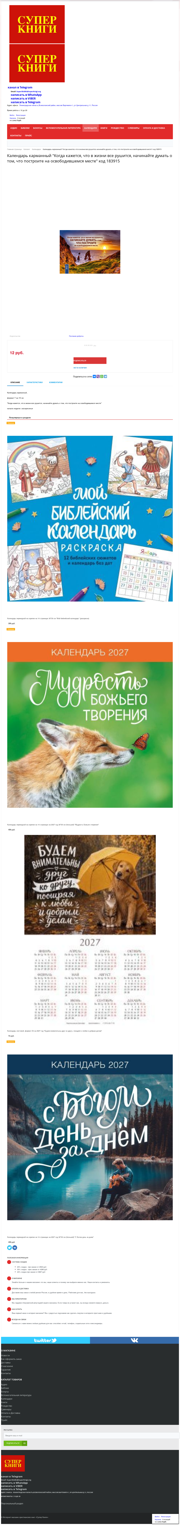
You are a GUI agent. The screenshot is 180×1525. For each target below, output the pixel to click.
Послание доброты (76, 336)
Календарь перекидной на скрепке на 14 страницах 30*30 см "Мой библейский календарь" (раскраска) (48, 618)
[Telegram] (105, 376)
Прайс (4, 1420)
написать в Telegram (25, 102)
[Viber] (98, 376)
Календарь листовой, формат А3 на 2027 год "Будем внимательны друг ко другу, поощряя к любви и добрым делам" (54, 1031)
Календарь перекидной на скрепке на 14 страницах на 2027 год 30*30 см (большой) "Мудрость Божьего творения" (53, 824)
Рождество (6, 1405)
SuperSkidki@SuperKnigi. (27, 91)
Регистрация (21, 115)
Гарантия (6, 1369)
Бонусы (5, 1391)
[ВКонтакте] (94, 376)
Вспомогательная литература (16, 1395)
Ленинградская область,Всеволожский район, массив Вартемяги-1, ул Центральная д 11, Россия (58, 105)
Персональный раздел (12, 1503)
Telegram (25, 87)
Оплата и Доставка (10, 1413)
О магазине (7, 1366)
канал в (13, 87)
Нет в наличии (80, 368)
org (39, 91)
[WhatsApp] (101, 376)
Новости (5, 1355)
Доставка (5, 1362)
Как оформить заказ (11, 1359)
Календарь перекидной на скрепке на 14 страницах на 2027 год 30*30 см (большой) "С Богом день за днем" (50, 1237)
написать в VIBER (23, 98)
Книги (4, 1402)
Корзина (13, 118)
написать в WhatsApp (26, 95)
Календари (6, 1398)
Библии (5, 1388)
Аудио (4, 1384)
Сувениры (6, 1409)
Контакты (6, 1373)
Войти (12, 115)
